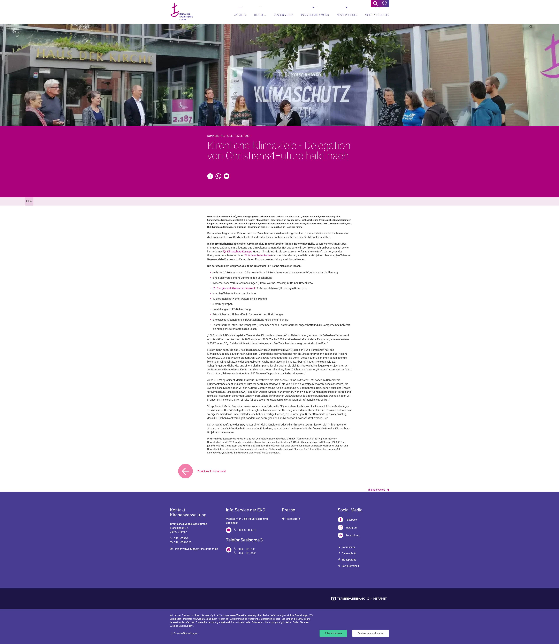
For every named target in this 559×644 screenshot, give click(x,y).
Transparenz (349, 559)
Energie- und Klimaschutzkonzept (235, 288)
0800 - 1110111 (247, 548)
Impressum (348, 547)
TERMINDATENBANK (351, 598)
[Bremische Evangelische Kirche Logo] (181, 11)
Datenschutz (349, 553)
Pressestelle (293, 518)
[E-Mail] (226, 176)
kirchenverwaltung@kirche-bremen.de (196, 548)
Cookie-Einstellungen (186, 633)
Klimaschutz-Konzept (239, 251)
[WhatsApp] (218, 176)
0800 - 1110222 (247, 552)
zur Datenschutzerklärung (205, 622)
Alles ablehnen (333, 633)
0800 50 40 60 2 (247, 530)
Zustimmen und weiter (371, 633)
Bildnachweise (376, 489)
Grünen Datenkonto (259, 255)
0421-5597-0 (181, 538)
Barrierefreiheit (350, 565)
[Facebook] (210, 176)
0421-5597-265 (182, 542)
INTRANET (380, 598)
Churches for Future (304, 449)
